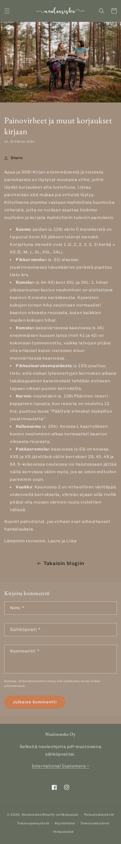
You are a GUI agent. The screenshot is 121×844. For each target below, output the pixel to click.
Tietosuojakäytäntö (33, 823)
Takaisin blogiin (64, 563)
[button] (7, 11)
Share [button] (17, 157)
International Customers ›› (60, 765)
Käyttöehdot (65, 823)
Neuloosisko (32, 814)
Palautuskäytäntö (99, 814)
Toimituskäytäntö (94, 823)
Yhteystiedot (63, 832)
